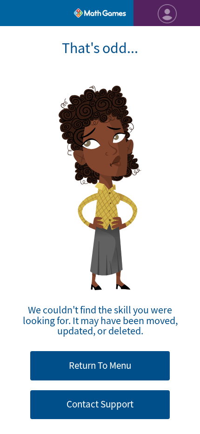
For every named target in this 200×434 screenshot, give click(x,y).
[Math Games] (100, 13)
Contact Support (100, 404)
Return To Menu (100, 365)
